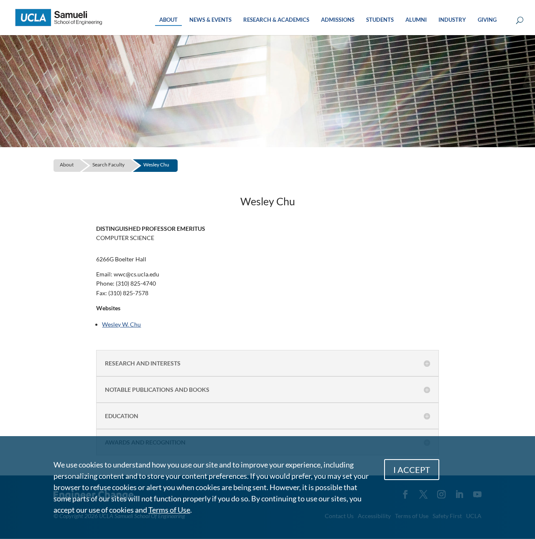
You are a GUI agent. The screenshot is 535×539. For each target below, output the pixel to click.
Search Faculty (108, 164)
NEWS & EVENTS (210, 20)
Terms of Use (169, 509)
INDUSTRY (452, 20)
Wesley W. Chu (121, 324)
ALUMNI (416, 20)
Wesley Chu (156, 164)
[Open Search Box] (519, 21)
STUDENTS (380, 20)
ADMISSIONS (337, 20)
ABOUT (168, 20)
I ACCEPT (411, 470)
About (67, 164)
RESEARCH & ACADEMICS (276, 20)
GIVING (487, 20)
